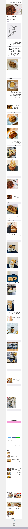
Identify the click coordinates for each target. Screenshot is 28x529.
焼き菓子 (19, 2)
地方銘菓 (14, 2)
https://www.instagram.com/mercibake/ (13, 417)
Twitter (9, 437)
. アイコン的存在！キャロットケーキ (12, 29)
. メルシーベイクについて (11, 25)
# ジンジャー (8, 443)
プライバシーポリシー (14, 524)
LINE (18, 437)
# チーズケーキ (16, 443)
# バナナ (15, 445)
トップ (14, 523)
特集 (20, 2)
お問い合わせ (14, 525)
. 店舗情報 (9, 37)
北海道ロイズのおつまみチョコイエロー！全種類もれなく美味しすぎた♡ (10, 517)
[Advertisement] (14, 429)
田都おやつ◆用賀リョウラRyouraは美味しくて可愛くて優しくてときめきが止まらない (17, 508)
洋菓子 (8, 2)
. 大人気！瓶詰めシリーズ (11, 33)
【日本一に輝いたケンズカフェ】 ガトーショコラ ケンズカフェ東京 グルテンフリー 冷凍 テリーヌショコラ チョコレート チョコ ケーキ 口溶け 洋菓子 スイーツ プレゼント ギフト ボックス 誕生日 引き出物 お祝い (16, 196)
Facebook (14, 437)
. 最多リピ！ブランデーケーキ (11, 27)
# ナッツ (12, 445)
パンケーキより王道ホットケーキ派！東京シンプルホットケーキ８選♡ (10, 508)
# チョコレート (8, 445)
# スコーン (12, 443)
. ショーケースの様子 (11, 34)
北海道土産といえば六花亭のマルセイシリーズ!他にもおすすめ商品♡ (17, 499)
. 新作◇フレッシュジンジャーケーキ (12, 26)
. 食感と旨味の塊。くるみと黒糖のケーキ (13, 31)
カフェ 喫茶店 (11, 2)
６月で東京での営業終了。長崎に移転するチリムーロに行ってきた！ (10, 499)
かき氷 (16, 2)
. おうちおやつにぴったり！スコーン (12, 28)
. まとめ (9, 36)
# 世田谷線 (19, 445)
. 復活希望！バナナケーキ (11, 32)
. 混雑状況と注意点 (10, 35)
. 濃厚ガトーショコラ (10, 30)
